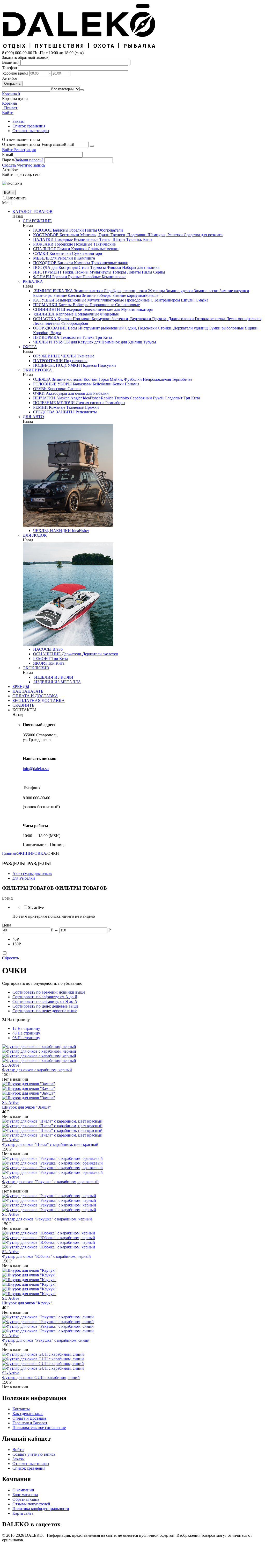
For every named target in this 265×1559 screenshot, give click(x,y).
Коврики (78, 249)
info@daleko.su (36, 768)
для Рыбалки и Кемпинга (72, 258)
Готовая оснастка (209, 319)
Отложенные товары (30, 130)
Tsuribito (121, 398)
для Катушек (81, 342)
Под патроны (75, 360)
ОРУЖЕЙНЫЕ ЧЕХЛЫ (54, 356)
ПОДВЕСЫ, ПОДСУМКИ (56, 365)
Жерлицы (156, 291)
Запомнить (16, 198)
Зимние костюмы (67, 379)
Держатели (71, 654)
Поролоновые (101, 305)
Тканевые (85, 356)
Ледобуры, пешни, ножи (125, 291)
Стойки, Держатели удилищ (182, 328)
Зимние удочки (179, 291)
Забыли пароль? (29, 160)
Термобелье (181, 379)
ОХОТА (30, 346)
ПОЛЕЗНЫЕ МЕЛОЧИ (54, 402)
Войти (7, 149)
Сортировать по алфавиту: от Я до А (44, 1001)
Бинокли (64, 263)
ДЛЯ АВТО (33, 416)
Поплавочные (86, 314)
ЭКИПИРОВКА (37, 370)
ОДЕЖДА (42, 379)
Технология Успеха (77, 337)
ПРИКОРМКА (46, 337)
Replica (106, 398)
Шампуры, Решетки (164, 235)
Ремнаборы (114, 402)
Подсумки (106, 365)
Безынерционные (70, 300)
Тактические (104, 244)
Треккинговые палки (109, 263)
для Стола (80, 267)
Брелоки (59, 277)
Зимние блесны (67, 295)
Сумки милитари (86, 253)
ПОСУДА (41, 267)
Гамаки (63, 249)
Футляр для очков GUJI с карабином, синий (41, 1377)
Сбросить (10, 958)
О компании (23, 1490)
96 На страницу (26, 1038)
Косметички (59, 253)
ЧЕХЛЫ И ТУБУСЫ (51, 342)
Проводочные (137, 300)
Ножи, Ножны (75, 272)
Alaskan (62, 398)
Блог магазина (25, 1494)
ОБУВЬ (39, 388)
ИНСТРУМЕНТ (47, 272)
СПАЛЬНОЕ (44, 249)
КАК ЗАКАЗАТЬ (27, 691)
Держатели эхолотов (99, 654)
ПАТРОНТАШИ (48, 360)
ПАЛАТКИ (43, 239)
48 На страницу (26, 1033)
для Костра (60, 267)
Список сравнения (28, 126)
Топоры (118, 272)
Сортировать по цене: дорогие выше (44, 1011)
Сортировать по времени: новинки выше (48, 992)
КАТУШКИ (43, 300)
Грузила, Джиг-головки (172, 319)
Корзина (9, 103)
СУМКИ (40, 253)
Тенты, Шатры (111, 239)
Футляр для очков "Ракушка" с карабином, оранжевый (50, 1182)
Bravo (57, 649)
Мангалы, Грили (94, 235)
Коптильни (68, 235)
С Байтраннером (165, 300)
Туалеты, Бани (138, 239)
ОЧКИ (39, 393)
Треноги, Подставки (127, 235)
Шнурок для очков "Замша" (26, 1107)
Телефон (9, 68)
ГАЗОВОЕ (42, 230)
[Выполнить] (92, 146)
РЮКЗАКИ (43, 244)
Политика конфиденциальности (40, 1508)
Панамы (131, 384)
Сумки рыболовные (226, 328)
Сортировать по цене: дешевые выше (45, 1006)
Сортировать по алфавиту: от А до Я (44, 997)
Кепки (118, 384)
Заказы (18, 121)
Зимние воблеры (96, 295)
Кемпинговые (85, 239)
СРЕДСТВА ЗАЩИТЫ (54, 412)
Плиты (90, 230)
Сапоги (74, 388)
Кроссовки (56, 388)
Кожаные (56, 407)
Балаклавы (82, 384)
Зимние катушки (233, 291)
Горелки (76, 230)
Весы (72, 328)
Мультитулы (100, 272)
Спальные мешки (103, 249)
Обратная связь (25, 1499)
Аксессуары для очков (65, 393)
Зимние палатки (88, 291)
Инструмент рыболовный (100, 328)
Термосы (97, 267)
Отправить (12, 83)
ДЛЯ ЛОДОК (35, 535)
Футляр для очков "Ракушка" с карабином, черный (47, 1219)
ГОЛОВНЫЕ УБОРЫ (52, 384)
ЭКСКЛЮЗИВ (36, 668)
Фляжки (113, 267)
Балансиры (43, 295)
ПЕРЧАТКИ (44, 398)
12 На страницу (26, 1028)
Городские (63, 244)
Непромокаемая (156, 379)
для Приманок (106, 342)
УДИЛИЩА (44, 314)
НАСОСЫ (42, 649)
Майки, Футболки (125, 379)
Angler (76, 398)
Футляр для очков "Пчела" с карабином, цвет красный (50, 1144)
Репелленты (86, 412)
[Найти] (82, 90)
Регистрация (24, 149)
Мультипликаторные (105, 300)
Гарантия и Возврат (29, 1423)
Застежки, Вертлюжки (131, 319)
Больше (154, 295)
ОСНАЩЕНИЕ (47, 654)
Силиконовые (127, 305)
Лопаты (133, 272)
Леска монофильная (243, 319)
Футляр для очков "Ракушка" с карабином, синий (46, 1340)
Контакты (21, 1409)
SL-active (36, 907)
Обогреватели (110, 230)
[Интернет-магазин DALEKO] (79, 48)
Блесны (64, 305)
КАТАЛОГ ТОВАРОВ (32, 211)
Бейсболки (102, 384)
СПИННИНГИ (46, 309)
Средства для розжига (203, 235)
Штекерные (71, 309)
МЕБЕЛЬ (41, 258)
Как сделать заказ (27, 1413)
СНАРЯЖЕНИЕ (37, 221)
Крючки (64, 319)
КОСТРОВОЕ (45, 235)
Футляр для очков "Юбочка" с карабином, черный (46, 1256)
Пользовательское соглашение (39, 1427)
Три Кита (103, 337)
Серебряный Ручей (146, 398)
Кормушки (101, 319)
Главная (9, 853)
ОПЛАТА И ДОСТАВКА (35, 696)
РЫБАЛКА (33, 281)
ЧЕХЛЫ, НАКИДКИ (52, 530)
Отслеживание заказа (21, 144)
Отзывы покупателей (31, 1504)
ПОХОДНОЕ (44, 263)
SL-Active (10, 1065)
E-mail (7, 154)
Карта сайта (22, 1513)
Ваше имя (10, 62)
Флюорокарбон (74, 323)
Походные (63, 239)
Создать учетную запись (23, 165)
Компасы (81, 263)
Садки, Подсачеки (140, 328)
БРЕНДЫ (20, 686)
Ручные (74, 277)
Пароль (8, 160)
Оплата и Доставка (29, 1418)
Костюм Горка (96, 379)
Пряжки (91, 407)
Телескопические (97, 309)
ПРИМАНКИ (45, 305)
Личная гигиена (89, 402)
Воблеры (80, 305)
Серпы (158, 272)
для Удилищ (131, 342)
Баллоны (60, 230)
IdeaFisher (91, 398)
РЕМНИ (40, 407)
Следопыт (173, 398)
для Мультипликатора (133, 309)
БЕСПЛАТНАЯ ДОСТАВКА (38, 700)
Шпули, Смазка (194, 300)
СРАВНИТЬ (23, 705)
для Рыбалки (97, 393)
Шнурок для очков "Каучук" (27, 1303)
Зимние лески (205, 291)
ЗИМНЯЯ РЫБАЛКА (53, 291)
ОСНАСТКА (44, 319)
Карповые (64, 314)
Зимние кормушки (128, 295)
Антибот (10, 78)
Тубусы (149, 342)
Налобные (91, 277)
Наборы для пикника (140, 267)
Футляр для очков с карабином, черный (37, 1070)
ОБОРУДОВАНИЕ (50, 328)
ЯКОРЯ (40, 663)
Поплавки (81, 319)
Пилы (146, 272)
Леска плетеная (46, 323)
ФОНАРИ (42, 277)
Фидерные (109, 314)
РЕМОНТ (41, 658)
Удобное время (15, 73)
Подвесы (88, 365)
